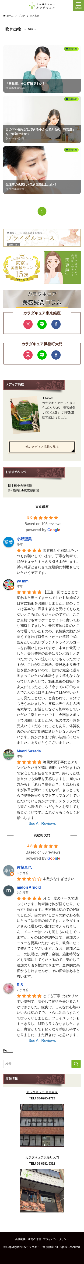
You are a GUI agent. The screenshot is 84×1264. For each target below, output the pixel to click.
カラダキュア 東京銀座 (42, 1092)
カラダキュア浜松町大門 (42, 1157)
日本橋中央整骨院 (20, 485)
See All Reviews (42, 823)
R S (20, 985)
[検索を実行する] (76, 1064)
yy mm (22, 581)
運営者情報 (34, 1239)
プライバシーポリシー (56, 1239)
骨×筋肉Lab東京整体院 (23, 490)
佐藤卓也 (24, 867)
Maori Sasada (29, 751)
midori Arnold (29, 887)
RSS (9, 1051)
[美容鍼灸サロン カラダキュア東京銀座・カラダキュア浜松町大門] (42, 5)
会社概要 (20, 1239)
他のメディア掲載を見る (42, 446)
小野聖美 (24, 539)
